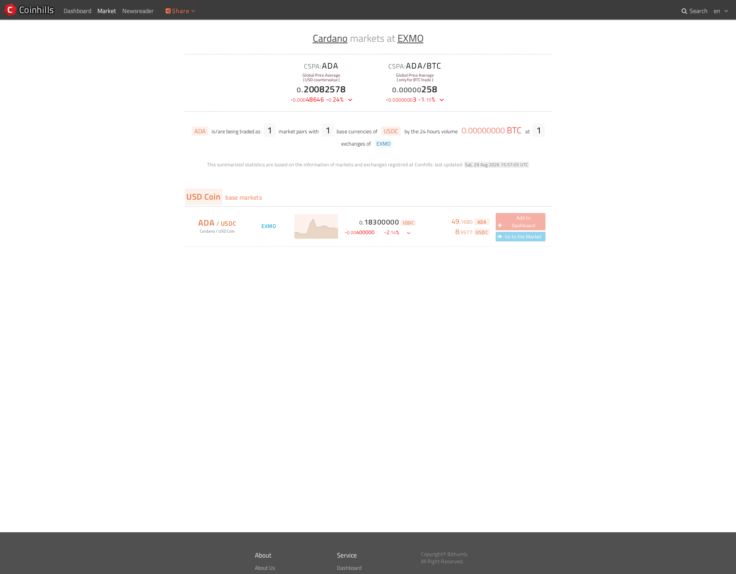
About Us (265, 568)
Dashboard (349, 568)
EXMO (411, 38)
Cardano (330, 38)
